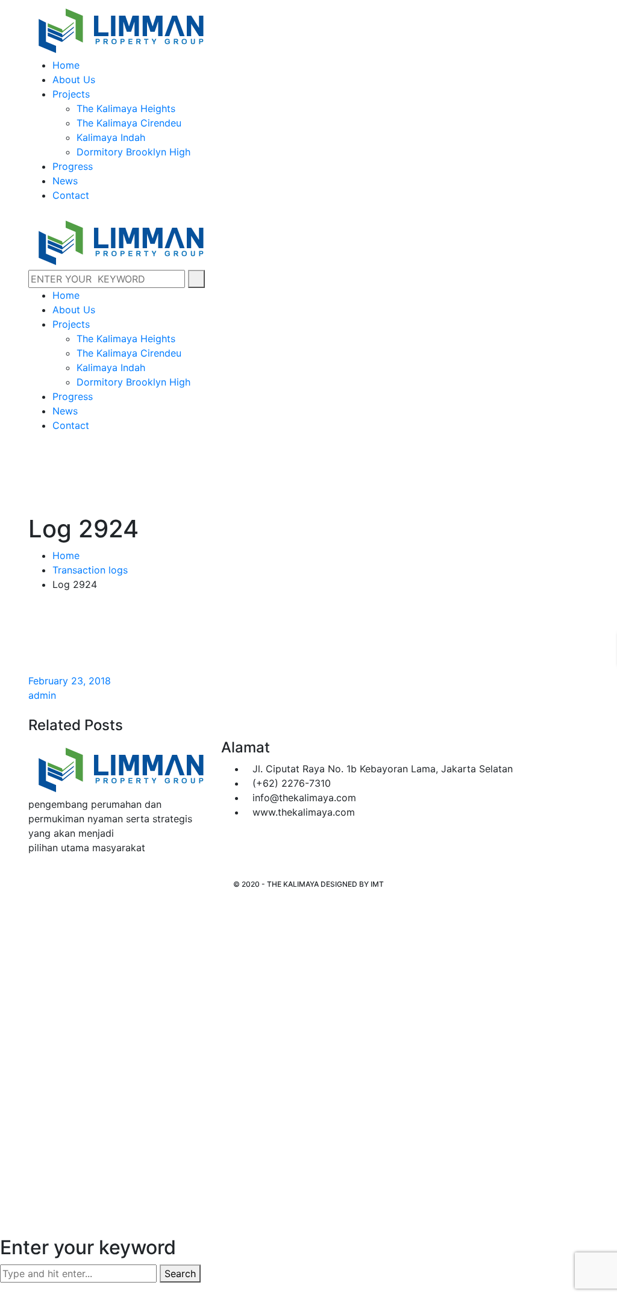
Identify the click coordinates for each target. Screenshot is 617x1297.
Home (66, 555)
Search (180, 1273)
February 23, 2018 (69, 681)
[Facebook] (32, 872)
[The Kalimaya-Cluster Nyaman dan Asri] (120, 28)
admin (42, 695)
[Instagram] (42, 872)
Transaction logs (90, 570)
